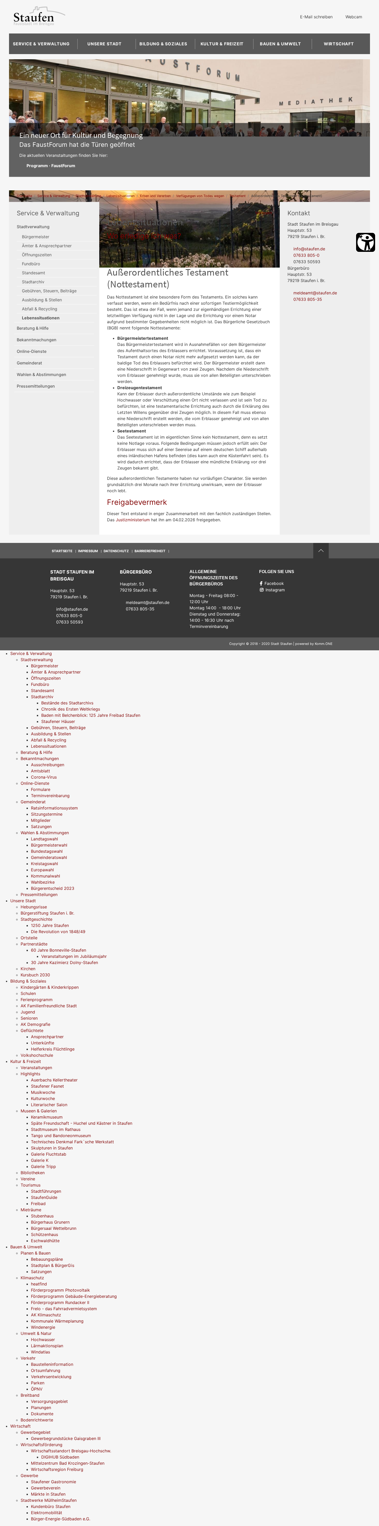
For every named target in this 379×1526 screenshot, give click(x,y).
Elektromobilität (46, 1512)
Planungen (41, 1407)
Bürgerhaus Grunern (50, 1222)
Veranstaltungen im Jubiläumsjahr (74, 956)
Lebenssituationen (120, 196)
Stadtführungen (46, 1191)
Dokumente (42, 1413)
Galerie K (39, 1160)
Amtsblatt (40, 770)
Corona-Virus (44, 777)
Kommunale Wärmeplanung (57, 1321)
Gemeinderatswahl (49, 857)
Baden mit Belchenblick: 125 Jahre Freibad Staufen (90, 715)
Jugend (28, 1012)
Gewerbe (29, 1475)
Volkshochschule (37, 1055)
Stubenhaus (42, 1215)
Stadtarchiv (33, 281)
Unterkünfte (42, 1042)
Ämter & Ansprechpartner (47, 245)
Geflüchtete (32, 1030)
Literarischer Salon (49, 1104)
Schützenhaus (44, 1234)
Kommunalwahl (45, 876)
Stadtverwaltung (88, 196)
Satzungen (41, 826)
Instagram (275, 589)
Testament (237, 196)
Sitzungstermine (46, 814)
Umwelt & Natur (36, 1333)
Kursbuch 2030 (35, 974)
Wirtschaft (339, 43)
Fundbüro (31, 263)
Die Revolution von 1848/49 (58, 931)
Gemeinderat (29, 362)
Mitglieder (41, 820)
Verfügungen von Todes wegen (200, 196)
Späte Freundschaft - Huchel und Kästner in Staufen (81, 1123)
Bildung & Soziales (163, 43)
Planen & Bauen (36, 1253)
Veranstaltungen (36, 1067)
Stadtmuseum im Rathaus (55, 1129)
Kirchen (28, 968)
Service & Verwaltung (41, 43)
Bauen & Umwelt (280, 43)
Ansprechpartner (47, 1036)
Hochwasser (43, 1339)
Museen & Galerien (39, 1110)
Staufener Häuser (58, 721)
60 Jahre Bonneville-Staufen (58, 950)
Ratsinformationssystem (54, 808)
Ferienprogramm (37, 999)
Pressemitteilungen (36, 386)
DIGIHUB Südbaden (60, 1457)
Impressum (88, 551)
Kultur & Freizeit (222, 43)
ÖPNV (37, 1389)
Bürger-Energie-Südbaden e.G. (60, 1518)
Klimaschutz (32, 1277)
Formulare (40, 789)
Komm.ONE (324, 644)
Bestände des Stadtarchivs (67, 702)
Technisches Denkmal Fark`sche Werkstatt (72, 1141)
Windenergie (43, 1327)
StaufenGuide (44, 1197)
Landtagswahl (44, 838)
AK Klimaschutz (46, 1314)
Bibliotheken (33, 1172)
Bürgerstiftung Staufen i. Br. (47, 913)
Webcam (353, 16)
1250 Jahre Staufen (50, 925)
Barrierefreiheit (150, 551)
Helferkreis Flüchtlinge (53, 1049)
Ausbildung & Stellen (42, 299)
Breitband (30, 1395)
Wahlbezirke (43, 882)
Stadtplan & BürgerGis (52, 1265)
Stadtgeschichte (36, 919)
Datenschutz (116, 551)
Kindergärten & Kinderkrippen (50, 987)
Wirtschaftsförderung (41, 1444)
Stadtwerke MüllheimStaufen (49, 1500)
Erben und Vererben (155, 196)
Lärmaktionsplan (47, 1345)
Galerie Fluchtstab (48, 1154)
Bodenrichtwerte (37, 1419)
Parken (37, 1382)
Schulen (28, 993)
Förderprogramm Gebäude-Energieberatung (74, 1296)
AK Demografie (35, 1024)
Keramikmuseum (47, 1117)
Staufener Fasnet (47, 1086)
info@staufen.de (309, 248)
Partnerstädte (34, 944)
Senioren (29, 1018)
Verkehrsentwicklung (51, 1376)
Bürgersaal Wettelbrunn (53, 1228)
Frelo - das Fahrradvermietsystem (64, 1308)
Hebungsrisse (34, 906)
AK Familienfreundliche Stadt (49, 1005)
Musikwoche (43, 1092)
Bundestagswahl (47, 851)
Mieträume (31, 1209)
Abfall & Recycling (39, 308)
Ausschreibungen (47, 764)
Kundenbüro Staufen (50, 1506)
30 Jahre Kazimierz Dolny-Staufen (64, 962)
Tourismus (30, 1185)
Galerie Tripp (43, 1166)
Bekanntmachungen (36, 339)
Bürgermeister (35, 236)
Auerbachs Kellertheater (54, 1079)
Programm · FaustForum (51, 165)
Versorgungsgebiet (49, 1401)
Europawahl (42, 869)
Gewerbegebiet (36, 1432)
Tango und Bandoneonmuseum (61, 1135)
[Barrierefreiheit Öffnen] (366, 242)
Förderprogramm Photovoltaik (60, 1290)
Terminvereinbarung (50, 795)
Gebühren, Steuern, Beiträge (49, 290)
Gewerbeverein (45, 1487)
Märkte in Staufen (48, 1494)
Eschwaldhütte (45, 1240)
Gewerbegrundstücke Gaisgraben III (66, 1438)
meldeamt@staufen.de (315, 292)
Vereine (28, 1178)
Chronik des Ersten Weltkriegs (70, 709)
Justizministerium (133, 519)
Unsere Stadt (104, 43)
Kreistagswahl (44, 863)
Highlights (30, 1073)
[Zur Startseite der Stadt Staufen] (39, 16)
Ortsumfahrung (45, 1370)
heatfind (39, 1283)
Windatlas (40, 1351)
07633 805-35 (307, 299)
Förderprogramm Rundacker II (60, 1302)
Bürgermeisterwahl (49, 845)
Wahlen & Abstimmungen (41, 374)
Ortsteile (29, 937)
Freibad (38, 1203)
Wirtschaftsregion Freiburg (57, 1469)
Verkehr (28, 1358)
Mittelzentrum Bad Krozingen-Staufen (67, 1463)
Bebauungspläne (47, 1259)
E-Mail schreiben (316, 16)
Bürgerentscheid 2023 (52, 888)
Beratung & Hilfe (32, 328)
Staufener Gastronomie (53, 1481)
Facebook (274, 583)
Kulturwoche (43, 1098)
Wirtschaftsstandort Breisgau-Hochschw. (71, 1450)
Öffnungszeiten (37, 254)
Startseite (24, 196)
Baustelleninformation (52, 1364)
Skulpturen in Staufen (52, 1147)
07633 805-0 (306, 255)
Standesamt (33, 272)
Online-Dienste (31, 351)
